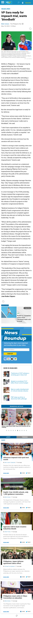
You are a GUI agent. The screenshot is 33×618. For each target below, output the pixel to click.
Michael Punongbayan (10, 566)
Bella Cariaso (5, 24)
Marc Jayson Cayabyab (10, 462)
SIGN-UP (10, 354)
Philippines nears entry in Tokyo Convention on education (15, 597)
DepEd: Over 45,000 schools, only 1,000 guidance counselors (15, 493)
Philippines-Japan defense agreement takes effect (13, 562)
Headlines (5, 9)
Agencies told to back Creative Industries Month (14, 528)
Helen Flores (7, 531)
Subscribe (28, 3)
